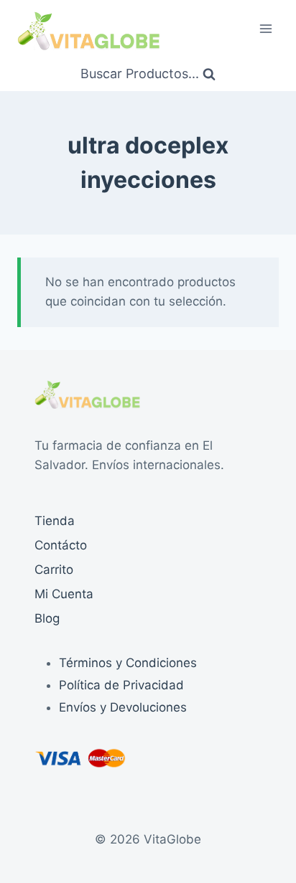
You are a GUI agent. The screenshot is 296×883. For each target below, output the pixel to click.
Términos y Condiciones (128, 663)
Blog (47, 618)
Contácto (60, 545)
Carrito (53, 569)
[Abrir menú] (265, 28)
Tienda (54, 521)
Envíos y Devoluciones (123, 707)
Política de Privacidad (121, 685)
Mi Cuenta (63, 594)
